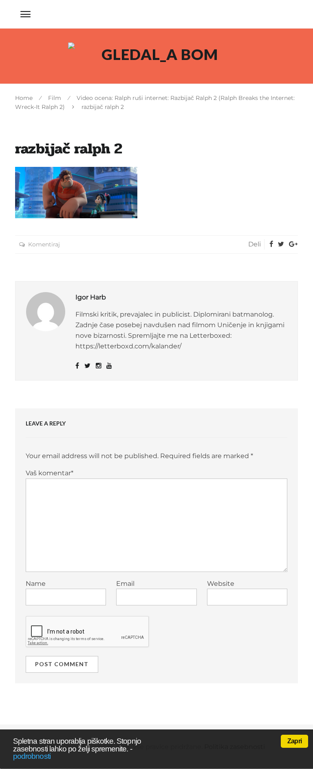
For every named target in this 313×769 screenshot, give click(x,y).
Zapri (294, 741)
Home (24, 98)
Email (125, 583)
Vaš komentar (49, 473)
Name (36, 583)
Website (220, 583)
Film (54, 98)
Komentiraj (44, 244)
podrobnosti (32, 756)
